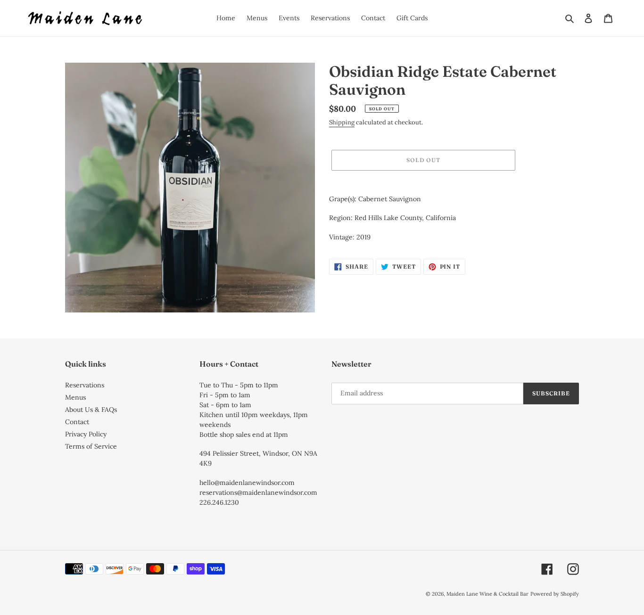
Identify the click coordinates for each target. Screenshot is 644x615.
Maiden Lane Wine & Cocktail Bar (487, 593)
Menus (75, 397)
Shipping (342, 122)
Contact (77, 422)
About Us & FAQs (91, 409)
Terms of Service (91, 446)
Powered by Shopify (554, 593)
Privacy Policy (86, 434)
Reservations (84, 385)
